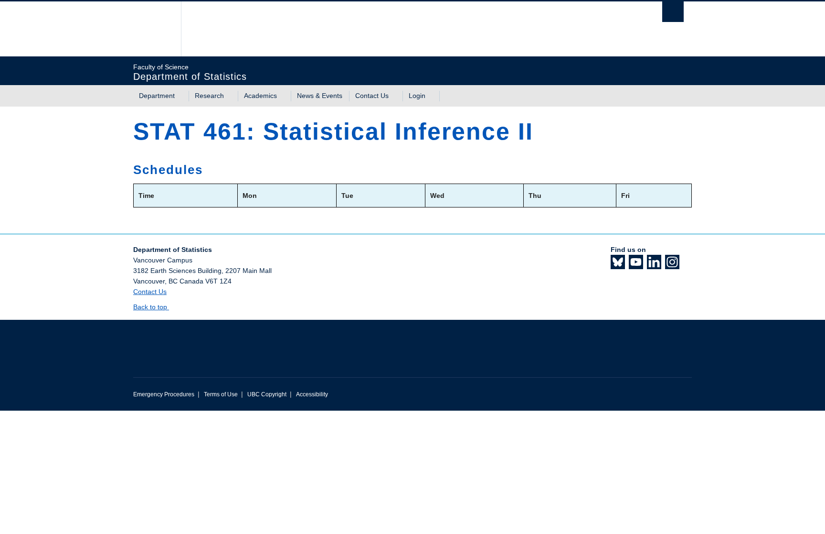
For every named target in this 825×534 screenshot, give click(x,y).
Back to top (151, 307)
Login (417, 95)
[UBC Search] (673, 11)
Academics (260, 95)
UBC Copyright (266, 394)
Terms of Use (221, 394)
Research (209, 95)
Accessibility (312, 394)
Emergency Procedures (163, 394)
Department (157, 95)
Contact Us (372, 95)
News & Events (319, 95)
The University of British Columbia (153, 28)
